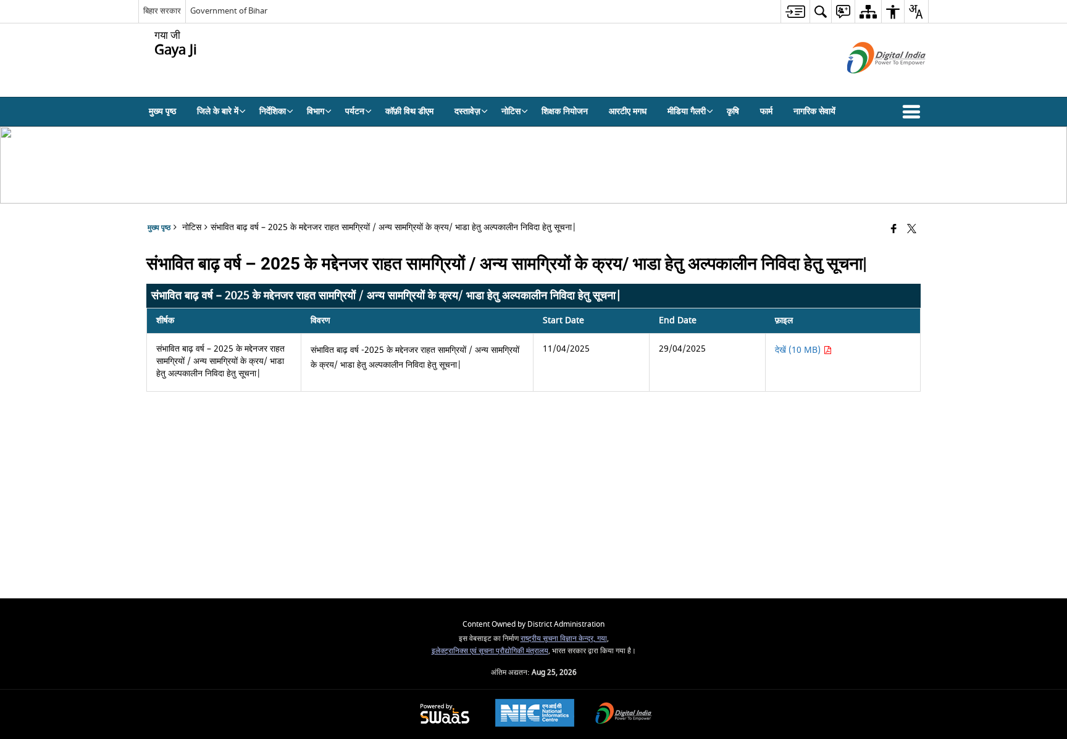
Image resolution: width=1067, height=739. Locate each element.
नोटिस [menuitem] (511, 111)
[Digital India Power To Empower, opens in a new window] (623, 714)
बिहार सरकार (162, 11)
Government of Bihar (228, 11)
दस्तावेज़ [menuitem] (467, 111)
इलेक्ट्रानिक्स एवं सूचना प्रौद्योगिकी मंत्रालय (490, 651)
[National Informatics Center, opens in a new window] (535, 714)
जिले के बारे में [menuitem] (217, 111)
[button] (914, 111)
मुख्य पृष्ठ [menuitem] (162, 111)
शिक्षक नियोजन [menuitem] (565, 111)
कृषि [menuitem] (733, 111)
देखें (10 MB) (799, 350)
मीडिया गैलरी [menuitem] (686, 111)
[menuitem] (795, 11)
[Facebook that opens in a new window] (894, 230)
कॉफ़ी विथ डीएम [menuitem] (409, 111)
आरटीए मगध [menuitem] (627, 111)
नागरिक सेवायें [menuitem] (814, 111)
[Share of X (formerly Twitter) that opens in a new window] (911, 230)
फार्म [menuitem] (766, 111)
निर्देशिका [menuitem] (272, 111)
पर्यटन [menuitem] (354, 111)
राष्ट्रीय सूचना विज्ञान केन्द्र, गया (564, 639)
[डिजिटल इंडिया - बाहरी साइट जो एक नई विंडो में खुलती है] (871, 84)
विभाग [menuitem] (315, 111)
